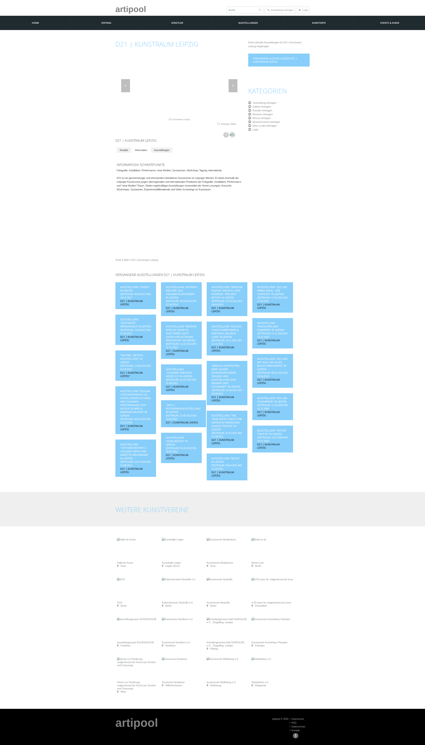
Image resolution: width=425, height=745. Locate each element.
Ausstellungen (248, 22)
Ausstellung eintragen (282, 10)
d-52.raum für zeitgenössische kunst (271, 602)
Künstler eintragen (261, 110)
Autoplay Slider (228, 124)
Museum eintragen (262, 114)
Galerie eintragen (261, 106)
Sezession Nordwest (173, 682)
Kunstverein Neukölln (218, 602)
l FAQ (293, 722)
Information (141, 150)
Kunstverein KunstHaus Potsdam (270, 642)
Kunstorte (319, 22)
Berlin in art (258, 562)
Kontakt (124, 150)
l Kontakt (295, 730)
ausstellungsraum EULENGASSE (135, 642)
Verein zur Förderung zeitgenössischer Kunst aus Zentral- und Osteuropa (136, 685)
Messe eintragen (261, 118)
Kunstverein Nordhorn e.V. (176, 642)
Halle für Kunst (125, 562)
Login (303, 10)
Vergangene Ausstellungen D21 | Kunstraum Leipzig (275, 60)
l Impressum (297, 718)
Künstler (177, 22)
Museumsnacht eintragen (265, 121)
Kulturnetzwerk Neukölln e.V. (177, 602)
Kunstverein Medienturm (220, 562)
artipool (130, 9)
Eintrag (106, 22)
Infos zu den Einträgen (264, 125)
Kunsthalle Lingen (171, 562)
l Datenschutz (297, 726)
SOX (119, 602)
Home (35, 22)
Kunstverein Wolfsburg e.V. (221, 682)
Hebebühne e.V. (260, 682)
